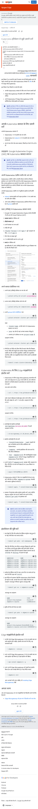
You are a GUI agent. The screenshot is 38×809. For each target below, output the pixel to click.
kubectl (17, 138)
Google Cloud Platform (7, 790)
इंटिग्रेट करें (12, 27)
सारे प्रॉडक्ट (3, 793)
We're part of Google (7, 734)
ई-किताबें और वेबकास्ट (6, 743)
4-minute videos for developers (10, 768)
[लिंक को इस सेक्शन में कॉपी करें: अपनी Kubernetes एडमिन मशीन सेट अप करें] (33, 175)
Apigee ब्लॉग (4, 771)
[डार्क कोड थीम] (33, 294)
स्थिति (2, 755)
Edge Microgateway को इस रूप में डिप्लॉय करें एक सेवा (20, 698)
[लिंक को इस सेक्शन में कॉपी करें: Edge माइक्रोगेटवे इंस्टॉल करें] (25, 635)
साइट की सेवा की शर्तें (11, 800)
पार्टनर (2, 740)
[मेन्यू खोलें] (3, 2)
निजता (3, 800)
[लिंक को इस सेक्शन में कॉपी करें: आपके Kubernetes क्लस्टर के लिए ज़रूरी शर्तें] (6, 127)
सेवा (31, 81)
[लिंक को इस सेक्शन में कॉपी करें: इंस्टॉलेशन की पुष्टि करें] (20, 529)
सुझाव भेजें (5, 35)
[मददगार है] (19, 31)
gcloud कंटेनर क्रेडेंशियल (14, 312)
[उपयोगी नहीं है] (21, 31)
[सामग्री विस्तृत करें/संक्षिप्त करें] (19, 47)
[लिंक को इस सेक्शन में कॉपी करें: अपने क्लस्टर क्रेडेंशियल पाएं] (21, 287)
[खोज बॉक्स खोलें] (29, 2)
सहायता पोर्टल (4, 758)
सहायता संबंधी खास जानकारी (8, 753)
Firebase (3, 788)
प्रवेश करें (34, 2)
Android (3, 782)
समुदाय (3, 750)
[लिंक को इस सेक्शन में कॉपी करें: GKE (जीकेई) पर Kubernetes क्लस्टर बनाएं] (33, 209)
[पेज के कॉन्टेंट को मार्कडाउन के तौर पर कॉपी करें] (3, 41)
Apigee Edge (6, 7)
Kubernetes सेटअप (13, 116)
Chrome (3, 785)
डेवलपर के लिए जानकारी (7, 765)
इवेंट (2, 737)
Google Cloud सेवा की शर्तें (23, 800)
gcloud (10, 204)
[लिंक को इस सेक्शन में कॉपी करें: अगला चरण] (12, 689)
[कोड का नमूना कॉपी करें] (35, 294)
